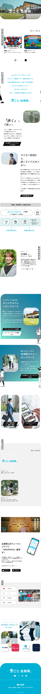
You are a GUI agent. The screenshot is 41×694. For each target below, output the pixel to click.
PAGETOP (37, 689)
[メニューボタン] (36, 6)
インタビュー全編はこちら (26, 268)
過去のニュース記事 (34, 30)
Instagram (10, 597)
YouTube (9, 588)
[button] (26, 60)
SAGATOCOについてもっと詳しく (8, 565)
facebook (9, 602)
